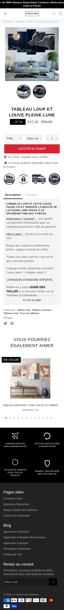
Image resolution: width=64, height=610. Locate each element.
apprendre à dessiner (16, 531)
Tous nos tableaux (29, 313)
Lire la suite (33, 300)
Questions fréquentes (16, 504)
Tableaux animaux (42, 310)
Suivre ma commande (16, 515)
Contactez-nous (13, 498)
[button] (6, 418)
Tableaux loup (10, 313)
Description (13, 194)
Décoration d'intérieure (17, 548)
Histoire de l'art (12, 554)
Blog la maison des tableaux (20, 509)
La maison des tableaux (25, 594)
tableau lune (24, 310)
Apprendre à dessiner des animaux (24, 537)
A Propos (31, 194)
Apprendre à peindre (15, 543)
